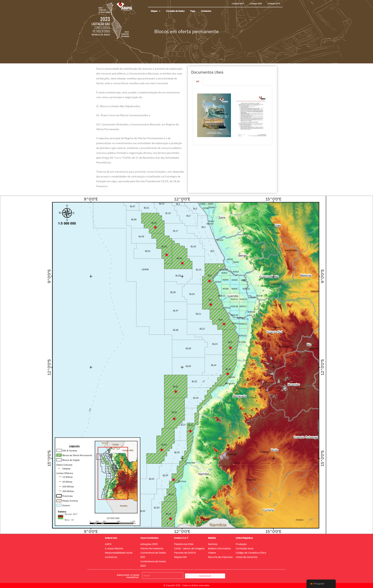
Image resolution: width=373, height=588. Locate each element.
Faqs (192, 11)
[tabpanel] (232, 115)
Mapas (154, 11)
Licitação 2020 (256, 3)
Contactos (206, 11)
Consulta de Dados (175, 11)
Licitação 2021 (238, 3)
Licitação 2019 (274, 3)
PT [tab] (197, 81)
